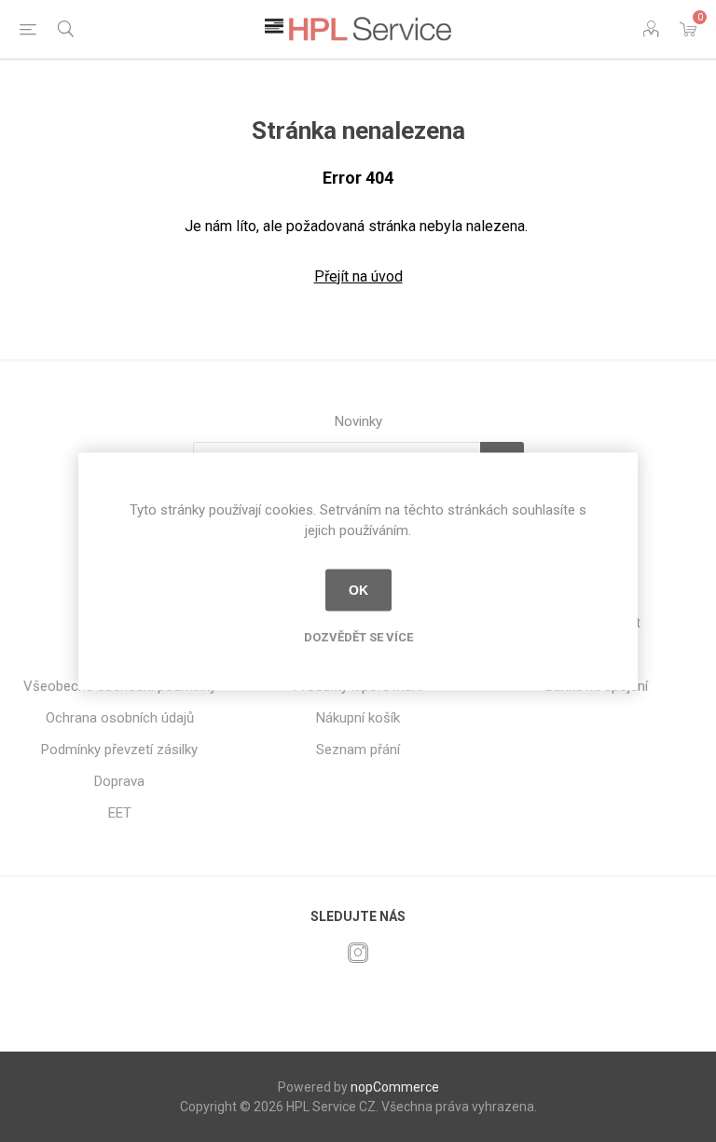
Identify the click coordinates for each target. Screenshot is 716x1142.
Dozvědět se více (358, 636)
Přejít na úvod (358, 276)
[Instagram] (358, 953)
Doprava (119, 781)
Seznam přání (358, 749)
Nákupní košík (358, 717)
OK (358, 590)
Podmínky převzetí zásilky (119, 749)
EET (119, 813)
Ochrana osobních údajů (120, 717)
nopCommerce (395, 1087)
